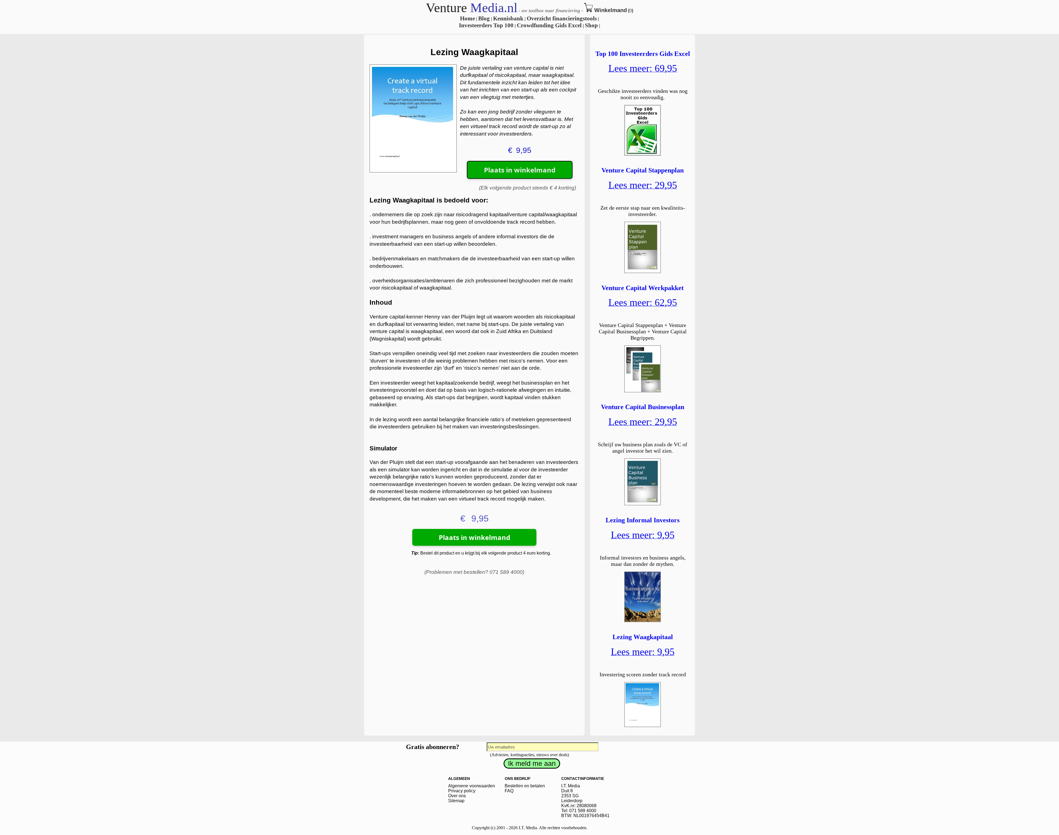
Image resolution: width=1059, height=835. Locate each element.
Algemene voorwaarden (471, 785)
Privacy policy (461, 790)
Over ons (457, 795)
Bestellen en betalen (525, 785)
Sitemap (456, 800)
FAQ (509, 790)
